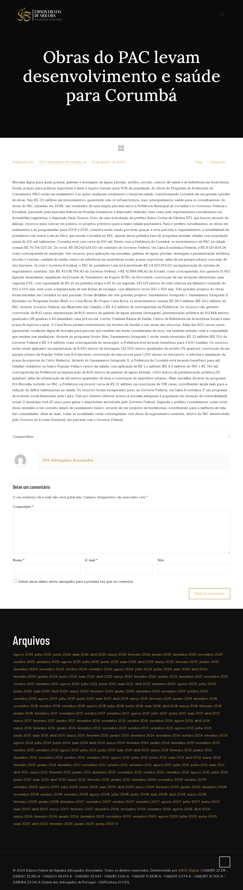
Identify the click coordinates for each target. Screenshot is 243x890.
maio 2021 (126, 684)
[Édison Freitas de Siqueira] (40, 14)
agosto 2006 (183, 809)
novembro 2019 (173, 691)
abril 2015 (57, 735)
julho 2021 (89, 684)
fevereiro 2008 (25, 801)
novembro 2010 (129, 772)
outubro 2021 (24, 684)
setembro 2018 (73, 706)
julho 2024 (143, 669)
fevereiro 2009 (167, 787)
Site (161, 560)
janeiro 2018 (23, 713)
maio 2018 (153, 706)
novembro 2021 (216, 676)
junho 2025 (110, 662)
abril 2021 (142, 684)
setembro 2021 (47, 684)
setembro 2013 (47, 750)
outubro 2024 (76, 669)
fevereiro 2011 (60, 772)
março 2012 (211, 757)
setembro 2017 (118, 713)
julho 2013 (88, 750)
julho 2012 (139, 757)
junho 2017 (177, 713)
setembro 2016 (161, 720)
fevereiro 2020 (101, 691)
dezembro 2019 (148, 691)
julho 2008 (120, 794)
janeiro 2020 (125, 691)
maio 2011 (216, 765)
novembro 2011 (94, 765)
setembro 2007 (148, 801)
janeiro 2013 (202, 750)
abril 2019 (120, 698)
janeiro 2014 (159, 743)
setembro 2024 (100, 669)
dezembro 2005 (92, 816)
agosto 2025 (71, 662)
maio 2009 (107, 787)
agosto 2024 (124, 669)
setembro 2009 (25, 787)
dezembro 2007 (72, 801)
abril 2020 (60, 691)
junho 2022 (68, 676)
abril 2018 (170, 706)
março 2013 (159, 750)
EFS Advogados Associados (60, 162)
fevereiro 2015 (97, 735)
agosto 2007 (171, 801)
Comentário (23, 506)
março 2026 (116, 654)
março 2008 (196, 794)
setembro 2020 (164, 684)
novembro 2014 (168, 735)
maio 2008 (159, 794)
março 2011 (39, 772)
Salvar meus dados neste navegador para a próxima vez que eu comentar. (76, 581)
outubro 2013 (24, 750)
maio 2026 (80, 654)
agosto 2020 (187, 684)
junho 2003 (105, 824)
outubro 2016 (137, 720)
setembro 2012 (97, 757)
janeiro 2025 (209, 662)
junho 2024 (163, 669)
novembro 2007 (98, 801)
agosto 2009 (49, 787)
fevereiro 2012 (25, 765)
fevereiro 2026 (139, 654)
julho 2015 (203, 728)
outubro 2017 (94, 713)
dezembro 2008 (214, 787)
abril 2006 (202, 809)
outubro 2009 (195, 779)
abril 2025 (146, 662)
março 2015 (76, 735)
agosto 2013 (69, 750)
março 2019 (139, 698)
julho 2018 (115, 706)
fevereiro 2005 (61, 824)
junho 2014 (61, 743)
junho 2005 (207, 816)
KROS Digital (188, 870)
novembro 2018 (26, 706)
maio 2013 (124, 750)
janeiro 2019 (182, 698)
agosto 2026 (23, 654)
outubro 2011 (117, 765)
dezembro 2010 (104, 772)
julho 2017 (159, 713)
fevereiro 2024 (25, 676)
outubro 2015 (138, 728)
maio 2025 (128, 662)
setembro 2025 (48, 662)
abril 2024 (199, 669)
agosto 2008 (99, 794)
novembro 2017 (71, 713)
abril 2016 (202, 720)
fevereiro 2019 (160, 698)
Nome (18, 560)
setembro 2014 (215, 735)
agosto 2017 (140, 713)
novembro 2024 (51, 669)
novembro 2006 (133, 809)
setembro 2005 (145, 816)
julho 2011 (181, 765)
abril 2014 (97, 743)
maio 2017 (195, 713)
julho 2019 (67, 698)
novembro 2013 (208, 743)
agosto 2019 (47, 698)
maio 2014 (80, 743)
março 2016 (23, 728)
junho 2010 (22, 779)
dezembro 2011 (69, 765)
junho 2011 (199, 765)
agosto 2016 (183, 720)
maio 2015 (40, 735)
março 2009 (144, 787)
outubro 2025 (24, 662)
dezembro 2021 (190, 676)
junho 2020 (23, 691)
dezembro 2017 (46, 713)
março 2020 (79, 691)
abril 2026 (98, 654)
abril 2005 (40, 824)
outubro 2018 (50, 706)
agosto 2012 (120, 757)
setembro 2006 (159, 809)
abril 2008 (177, 794)
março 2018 (188, 706)
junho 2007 (210, 801)
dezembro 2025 (185, 654)
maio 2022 (87, 676)
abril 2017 (212, 713)
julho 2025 (90, 662)
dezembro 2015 (89, 728)
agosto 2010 (200, 772)
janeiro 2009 (190, 787)
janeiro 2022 (168, 676)
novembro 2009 (170, 779)
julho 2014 (42, 743)
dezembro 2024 (26, 669)
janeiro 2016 (66, 728)
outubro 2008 (51, 794)
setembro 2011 (140, 765)
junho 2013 (106, 750)
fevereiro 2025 (186, 662)
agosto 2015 (184, 728)
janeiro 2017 (65, 720)
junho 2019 (85, 698)
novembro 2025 (210, 654)
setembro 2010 (177, 772)
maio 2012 (176, 757)
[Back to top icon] (224, 862)
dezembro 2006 (107, 809)
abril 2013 (141, 750)
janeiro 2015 (119, 735)
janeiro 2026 (161, 654)
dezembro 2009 (144, 779)
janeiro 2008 (48, 801)
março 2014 (115, 743)
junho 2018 (134, 706)
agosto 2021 (69, 684)
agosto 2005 (168, 816)
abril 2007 (40, 809)
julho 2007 (191, 801)
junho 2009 (88, 787)
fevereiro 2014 (137, 743)
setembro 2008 (76, 794)
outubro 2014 (192, 735)
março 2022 (123, 676)
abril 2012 (193, 757)
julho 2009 (69, 787)
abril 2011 (21, 772)
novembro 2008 (26, 794)
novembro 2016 (114, 720)
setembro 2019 (25, 698)
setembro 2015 (161, 728)
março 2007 (59, 809)
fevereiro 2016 (44, 728)
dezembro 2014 (142, 735)
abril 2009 (125, 787)
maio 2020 (41, 691)
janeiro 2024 (48, 676)
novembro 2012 (50, 757)
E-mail (91, 560)
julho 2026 (43, 654)
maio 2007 (22, 809)
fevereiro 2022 (145, 676)
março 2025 (164, 662)
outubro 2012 (74, 757)
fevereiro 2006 (45, 816)
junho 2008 (139, 794)
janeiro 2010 (121, 779)
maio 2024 (181, 669)
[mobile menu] (206, 14)
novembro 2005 (118, 816)
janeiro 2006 (69, 816)
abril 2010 (58, 779)
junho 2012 (158, 757)
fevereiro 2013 (181, 750)
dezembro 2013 (182, 743)
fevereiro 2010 (98, 779)
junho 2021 (107, 684)
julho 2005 (188, 816)
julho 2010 (219, 772)
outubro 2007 (123, 801)
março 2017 (23, 720)
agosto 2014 (23, 743)
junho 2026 (62, 654)
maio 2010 (41, 779)
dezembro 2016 (88, 720)
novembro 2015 (114, 728)
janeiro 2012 (46, 765)
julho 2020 (207, 684)
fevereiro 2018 (210, 706)
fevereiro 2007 (81, 809)
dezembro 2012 (25, 757)
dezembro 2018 (205, 698)
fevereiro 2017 (44, 720)
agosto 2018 (96, 706)
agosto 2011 (162, 765)
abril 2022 (104, 676)
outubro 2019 (197, 691)
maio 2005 (22, 824)
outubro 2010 (153, 772)
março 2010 (76, 779)
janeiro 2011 (81, 772)
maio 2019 (103, 698)
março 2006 (23, 816)
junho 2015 (22, 735)
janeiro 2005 (84, 824)
